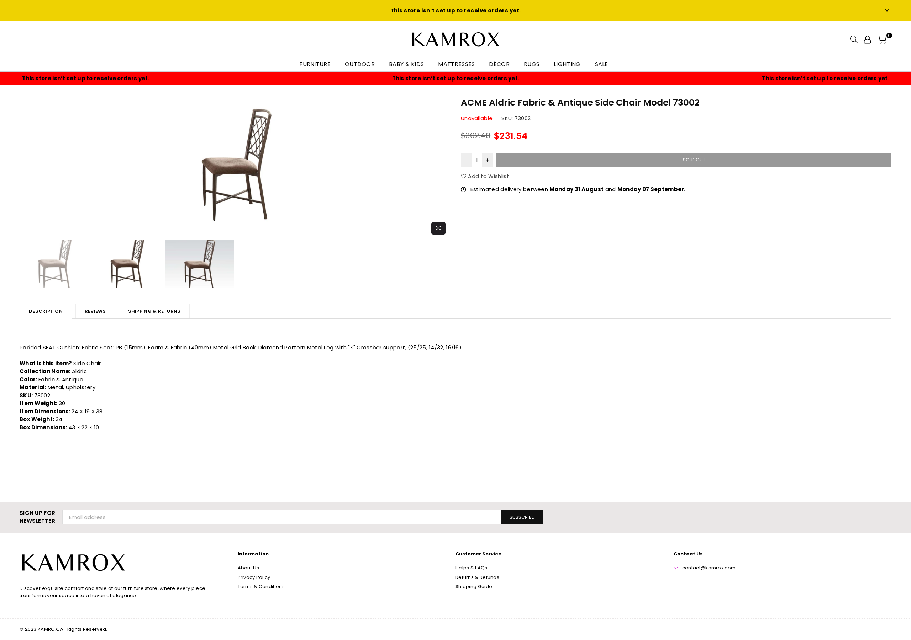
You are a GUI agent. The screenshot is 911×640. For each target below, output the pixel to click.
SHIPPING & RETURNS (154, 311)
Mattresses (456, 64)
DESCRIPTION (46, 311)
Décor (499, 64)
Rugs (531, 64)
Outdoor (360, 64)
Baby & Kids (406, 64)
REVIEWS (95, 311)
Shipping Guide (474, 586)
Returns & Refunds (477, 577)
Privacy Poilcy (254, 577)
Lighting (567, 64)
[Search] (854, 39)
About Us (248, 567)
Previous (26, 167)
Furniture (315, 64)
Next (444, 167)
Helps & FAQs (472, 567)
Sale (601, 64)
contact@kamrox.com (709, 567)
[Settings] (867, 39)
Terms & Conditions (261, 586)
